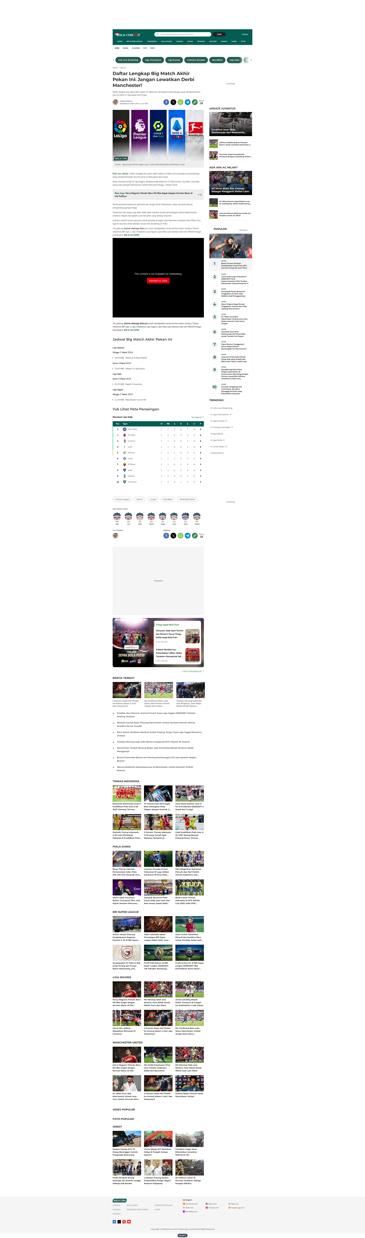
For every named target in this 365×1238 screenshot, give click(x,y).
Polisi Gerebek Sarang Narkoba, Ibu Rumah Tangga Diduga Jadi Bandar (127, 1180)
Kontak (116, 1205)
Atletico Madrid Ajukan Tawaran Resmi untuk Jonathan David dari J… (235, 143)
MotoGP (213, 41)
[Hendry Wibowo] (116, 102)
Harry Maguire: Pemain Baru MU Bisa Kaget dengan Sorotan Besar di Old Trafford (127, 1002)
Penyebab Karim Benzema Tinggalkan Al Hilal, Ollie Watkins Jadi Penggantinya (233, 293)
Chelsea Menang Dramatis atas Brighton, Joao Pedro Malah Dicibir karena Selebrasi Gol (189, 703)
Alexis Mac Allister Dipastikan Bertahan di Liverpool (124, 1031)
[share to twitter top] (173, 102)
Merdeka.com (191, 1211)
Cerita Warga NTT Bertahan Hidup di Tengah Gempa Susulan (157, 1152)
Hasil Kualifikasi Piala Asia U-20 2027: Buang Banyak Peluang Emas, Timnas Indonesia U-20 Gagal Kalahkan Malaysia (189, 835)
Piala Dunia (166, 41)
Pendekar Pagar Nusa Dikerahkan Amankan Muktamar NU (186, 1152)
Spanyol (201, 41)
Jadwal (126, 48)
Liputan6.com (192, 1204)
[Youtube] (129, 1221)
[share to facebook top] (166, 102)
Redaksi (117, 1209)
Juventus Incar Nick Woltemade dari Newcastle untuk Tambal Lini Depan (227, 131)
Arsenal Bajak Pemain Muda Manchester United (189, 1094)
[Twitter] (119, 1221)
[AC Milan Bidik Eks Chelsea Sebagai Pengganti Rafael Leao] (230, 183)
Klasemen (136, 48)
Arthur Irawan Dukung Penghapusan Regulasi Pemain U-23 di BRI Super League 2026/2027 (125, 937)
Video (234, 41)
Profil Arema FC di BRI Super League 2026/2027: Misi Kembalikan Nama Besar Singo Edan (189, 966)
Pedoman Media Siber (137, 1209)
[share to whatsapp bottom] (180, 535)
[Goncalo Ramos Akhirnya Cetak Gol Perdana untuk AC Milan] (213, 214)
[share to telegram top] (187, 102)
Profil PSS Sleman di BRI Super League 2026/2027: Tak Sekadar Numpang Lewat (156, 966)
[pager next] (251, 60)
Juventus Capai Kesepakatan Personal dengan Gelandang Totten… (235, 155)
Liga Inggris (122, 977)
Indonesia (152, 41)
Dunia (190, 41)
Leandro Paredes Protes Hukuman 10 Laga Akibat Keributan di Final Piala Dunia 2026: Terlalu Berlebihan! (156, 872)
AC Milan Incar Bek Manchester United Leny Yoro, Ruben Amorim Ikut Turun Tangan (125, 1096)
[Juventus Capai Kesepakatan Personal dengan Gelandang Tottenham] (213, 155)
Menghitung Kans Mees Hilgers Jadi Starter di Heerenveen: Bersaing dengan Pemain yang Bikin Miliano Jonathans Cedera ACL (234, 374)
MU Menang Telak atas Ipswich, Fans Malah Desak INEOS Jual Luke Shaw (157, 1002)
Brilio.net (189, 1208)
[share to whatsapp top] (180, 102)
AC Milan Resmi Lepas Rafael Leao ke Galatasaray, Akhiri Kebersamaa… (235, 202)
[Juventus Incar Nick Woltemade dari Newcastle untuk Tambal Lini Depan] (230, 124)
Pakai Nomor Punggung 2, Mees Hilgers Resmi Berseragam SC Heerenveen (234, 346)
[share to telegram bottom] (187, 535)
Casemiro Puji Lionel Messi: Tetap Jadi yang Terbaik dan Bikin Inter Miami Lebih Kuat (234, 359)
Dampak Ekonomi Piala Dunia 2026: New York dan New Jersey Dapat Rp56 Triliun (157, 900)
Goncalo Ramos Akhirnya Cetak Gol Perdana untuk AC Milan (235, 214)
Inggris (179, 41)
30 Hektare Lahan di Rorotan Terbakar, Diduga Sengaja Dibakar (188, 1180)
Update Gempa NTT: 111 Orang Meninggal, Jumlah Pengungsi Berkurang (125, 1152)
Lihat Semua (243, 230)
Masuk (245, 34)
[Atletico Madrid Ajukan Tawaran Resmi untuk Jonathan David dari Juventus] (213, 143)
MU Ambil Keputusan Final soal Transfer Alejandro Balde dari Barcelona (157, 1068)
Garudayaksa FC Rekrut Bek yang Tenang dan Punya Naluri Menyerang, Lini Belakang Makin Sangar (126, 966)
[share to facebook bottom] (166, 535)
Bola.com (212, 1204)
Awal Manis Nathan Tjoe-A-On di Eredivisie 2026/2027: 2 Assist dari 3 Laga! (189, 806)
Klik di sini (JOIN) (131, 235)
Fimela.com (213, 1208)
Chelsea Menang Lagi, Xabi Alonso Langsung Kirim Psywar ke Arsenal (153, 741)
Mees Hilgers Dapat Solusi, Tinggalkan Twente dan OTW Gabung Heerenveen (234, 306)
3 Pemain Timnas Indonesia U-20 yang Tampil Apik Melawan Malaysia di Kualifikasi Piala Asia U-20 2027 (157, 835)
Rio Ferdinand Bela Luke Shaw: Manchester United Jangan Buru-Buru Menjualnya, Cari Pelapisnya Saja (158, 703)
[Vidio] (124, 1221)
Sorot (117, 1126)
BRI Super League (134, 41)
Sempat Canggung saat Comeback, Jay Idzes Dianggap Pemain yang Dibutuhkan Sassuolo (231, 390)
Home (119, 41)
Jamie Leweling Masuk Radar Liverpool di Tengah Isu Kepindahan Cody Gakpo (189, 1002)
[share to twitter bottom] (173, 535)
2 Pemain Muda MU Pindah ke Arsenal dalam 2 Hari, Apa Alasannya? (126, 703)
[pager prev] (114, 60)
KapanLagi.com (238, 1208)
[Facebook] (114, 1221)
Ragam (224, 41)
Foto (243, 41)
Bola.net (234, 1204)
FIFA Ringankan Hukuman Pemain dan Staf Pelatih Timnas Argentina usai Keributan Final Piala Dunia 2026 (188, 872)
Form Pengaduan (163, 1205)
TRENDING (216, 400)
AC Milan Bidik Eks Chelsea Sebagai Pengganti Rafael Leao (230, 190)
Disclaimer (132, 1205)
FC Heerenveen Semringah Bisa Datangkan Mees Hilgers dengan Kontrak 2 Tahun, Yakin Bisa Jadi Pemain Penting (157, 806)
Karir (157, 1209)
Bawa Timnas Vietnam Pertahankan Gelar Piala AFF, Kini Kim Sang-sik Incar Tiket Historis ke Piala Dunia (127, 872)
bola (128, 34)
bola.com (170, 1229)
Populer (220, 229)
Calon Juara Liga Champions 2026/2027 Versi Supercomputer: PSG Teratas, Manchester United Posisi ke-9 (234, 280)
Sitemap (116, 1214)
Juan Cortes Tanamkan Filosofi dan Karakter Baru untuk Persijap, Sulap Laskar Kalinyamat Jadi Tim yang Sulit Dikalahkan (189, 937)
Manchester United (128, 1042)
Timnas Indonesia (126, 781)
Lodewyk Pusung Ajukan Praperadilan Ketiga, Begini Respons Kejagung (157, 1180)
